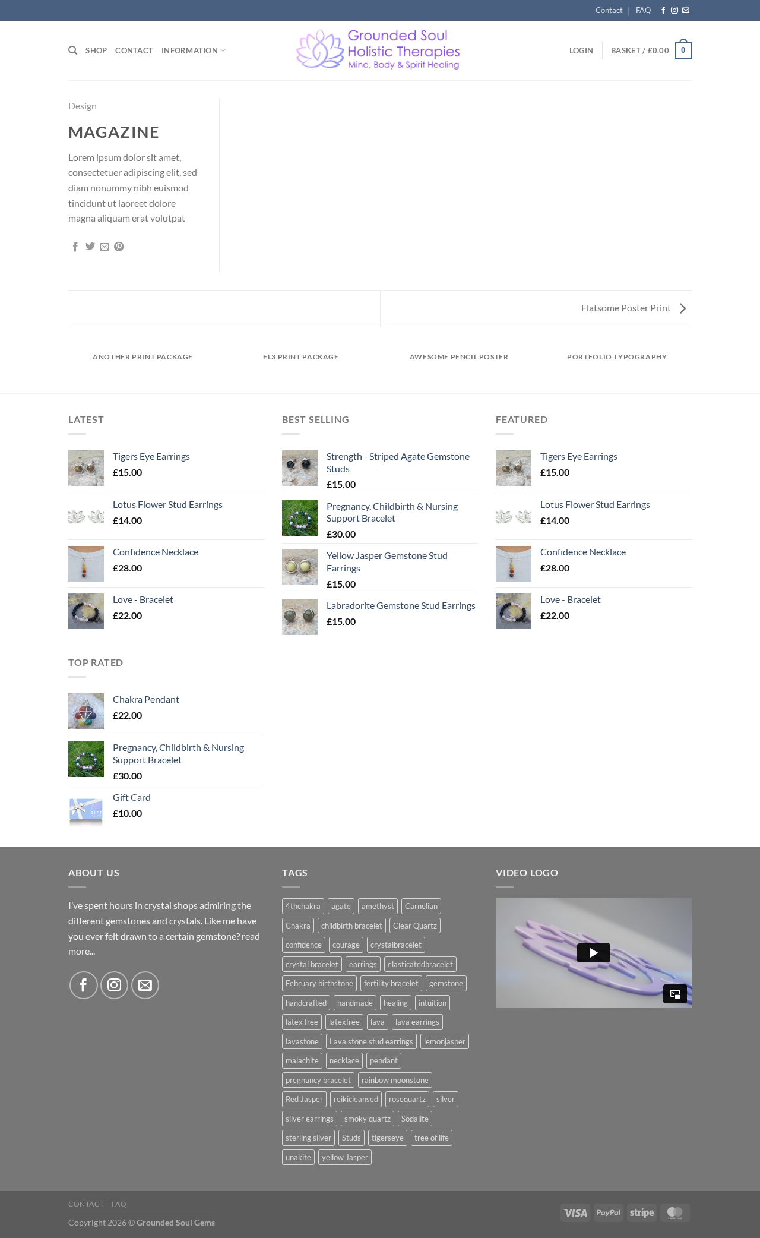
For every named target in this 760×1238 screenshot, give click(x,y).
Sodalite (415, 1118)
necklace (344, 1060)
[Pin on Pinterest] (119, 247)
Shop (96, 50)
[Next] (690, 368)
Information (190, 50)
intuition (432, 1003)
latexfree (344, 1022)
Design (82, 105)
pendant (384, 1060)
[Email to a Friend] (104, 247)
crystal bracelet (312, 964)
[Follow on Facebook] (663, 11)
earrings (363, 964)
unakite (298, 1157)
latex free (302, 1022)
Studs (351, 1137)
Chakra (298, 925)
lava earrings (417, 1022)
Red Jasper (304, 1099)
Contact (609, 10)
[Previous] (71, 368)
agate (341, 906)
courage (346, 944)
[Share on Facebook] (75, 247)
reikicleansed (356, 1099)
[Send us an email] (685, 11)
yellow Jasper (345, 1157)
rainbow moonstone (395, 1080)
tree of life (431, 1137)
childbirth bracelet (351, 925)
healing (396, 1003)
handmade (355, 1003)
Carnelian (421, 906)
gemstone (446, 983)
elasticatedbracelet (420, 964)
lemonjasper (445, 1041)
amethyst (378, 906)
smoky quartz (367, 1118)
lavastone (302, 1041)
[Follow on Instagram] (674, 11)
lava (377, 1022)
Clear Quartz (415, 925)
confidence (304, 944)
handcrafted (306, 1003)
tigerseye (388, 1137)
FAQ (643, 10)
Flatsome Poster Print (627, 307)
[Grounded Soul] (380, 50)
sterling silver (308, 1137)
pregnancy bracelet (318, 1080)
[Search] (72, 50)
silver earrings (310, 1118)
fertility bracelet (391, 983)
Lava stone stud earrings (371, 1041)
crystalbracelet (396, 944)
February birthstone (319, 983)
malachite (302, 1060)
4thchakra (303, 906)
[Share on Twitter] (90, 247)
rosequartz (407, 1099)
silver (445, 1099)
